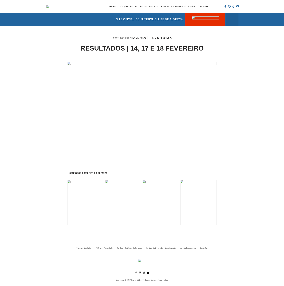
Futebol (165, 6)
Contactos (203, 6)
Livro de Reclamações (188, 248)
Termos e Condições (83, 248)
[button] (232, 19)
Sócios (143, 6)
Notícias (154, 6)
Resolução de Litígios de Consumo (129, 248)
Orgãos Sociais (129, 6)
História (113, 6)
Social (191, 6)
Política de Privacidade (104, 248)
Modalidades (178, 6)
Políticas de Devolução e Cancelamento (161, 248)
